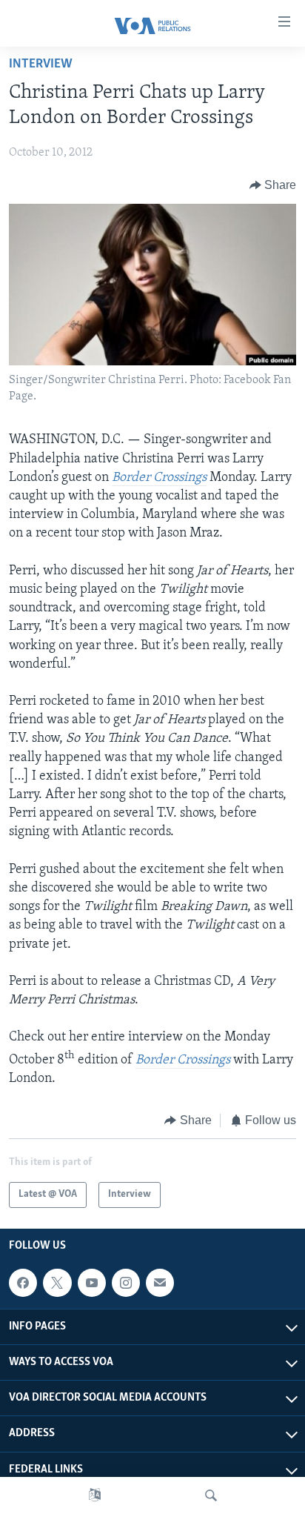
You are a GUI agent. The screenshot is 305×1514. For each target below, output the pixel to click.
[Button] (273, 185)
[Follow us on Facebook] (23, 1283)
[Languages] (95, 1495)
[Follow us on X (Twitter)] (57, 1283)
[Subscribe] (160, 1283)
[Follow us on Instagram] (126, 1283)
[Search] (211, 1495)
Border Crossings (159, 478)
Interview (41, 64)
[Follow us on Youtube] (92, 1283)
